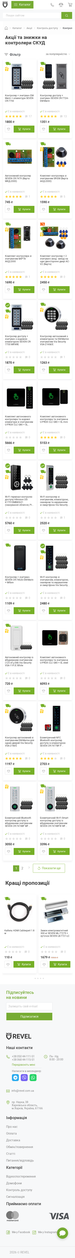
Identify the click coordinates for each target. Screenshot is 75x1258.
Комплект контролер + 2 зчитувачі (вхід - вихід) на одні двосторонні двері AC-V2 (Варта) (54, 260)
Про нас (12, 1127)
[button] (32, 978)
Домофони (14, 1183)
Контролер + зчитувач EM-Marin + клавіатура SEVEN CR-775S (19, 98)
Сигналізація (15, 1197)
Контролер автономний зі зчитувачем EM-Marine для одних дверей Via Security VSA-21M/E (19, 741)
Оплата (11, 1133)
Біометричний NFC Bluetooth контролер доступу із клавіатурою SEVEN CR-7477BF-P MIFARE (53, 741)
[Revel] (5, 4)
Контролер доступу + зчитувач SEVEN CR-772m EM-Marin (54, 98)
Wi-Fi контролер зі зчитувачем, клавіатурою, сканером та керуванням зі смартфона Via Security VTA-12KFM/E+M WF (54, 500)
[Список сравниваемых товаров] (61, 5)
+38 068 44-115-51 (23, 1059)
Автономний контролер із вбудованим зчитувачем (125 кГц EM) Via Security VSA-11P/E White (19, 661)
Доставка (13, 1140)
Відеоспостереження (21, 1176)
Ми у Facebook (21, 1232)
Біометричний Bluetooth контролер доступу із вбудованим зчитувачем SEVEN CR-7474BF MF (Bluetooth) (18, 822)
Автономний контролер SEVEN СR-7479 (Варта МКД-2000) (18, 178)
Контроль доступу (19, 1190)
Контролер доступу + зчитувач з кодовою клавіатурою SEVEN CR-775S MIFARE (18, 340)
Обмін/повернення (19, 1147)
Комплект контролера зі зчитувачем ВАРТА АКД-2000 (18, 259)
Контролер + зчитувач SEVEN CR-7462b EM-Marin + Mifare (19, 580)
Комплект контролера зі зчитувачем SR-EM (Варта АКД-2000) (54, 178)
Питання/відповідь (20, 1160)
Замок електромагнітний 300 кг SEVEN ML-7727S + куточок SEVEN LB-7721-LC (55, 933)
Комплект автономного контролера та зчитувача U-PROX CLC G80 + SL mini (54, 419)
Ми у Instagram (47, 1232)
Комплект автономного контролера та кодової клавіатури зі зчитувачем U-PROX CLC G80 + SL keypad (19, 420)
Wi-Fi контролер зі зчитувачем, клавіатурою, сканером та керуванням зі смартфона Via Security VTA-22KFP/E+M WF (54, 581)
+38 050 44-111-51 (23, 1056)
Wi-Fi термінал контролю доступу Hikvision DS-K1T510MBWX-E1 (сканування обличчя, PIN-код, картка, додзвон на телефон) (19, 500)
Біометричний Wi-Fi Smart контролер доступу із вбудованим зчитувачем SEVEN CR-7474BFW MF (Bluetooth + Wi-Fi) (54, 822)
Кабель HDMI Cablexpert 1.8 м (19, 932)
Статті (10, 1154)
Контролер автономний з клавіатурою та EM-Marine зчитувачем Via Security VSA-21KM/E (54, 340)
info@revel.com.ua (23, 1090)
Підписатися (29, 1016)
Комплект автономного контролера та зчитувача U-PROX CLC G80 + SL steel (54, 660)
